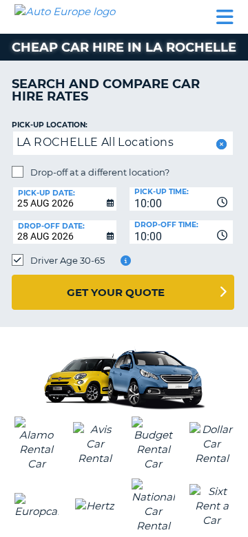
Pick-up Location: (49, 124)
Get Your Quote (116, 292)
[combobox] (181, 199)
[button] (220, 144)
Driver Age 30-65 (67, 260)
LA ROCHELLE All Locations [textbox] (95, 142)
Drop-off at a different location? (99, 172)
